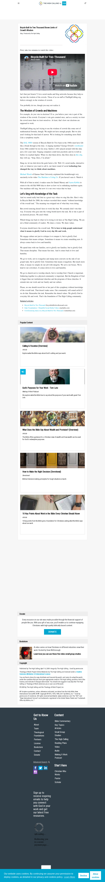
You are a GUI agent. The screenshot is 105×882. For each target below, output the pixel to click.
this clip (79, 154)
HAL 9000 (28, 142)
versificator (79, 145)
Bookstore (38, 747)
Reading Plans (61, 743)
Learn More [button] (69, 877)
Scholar (58, 782)
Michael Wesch (26, 174)
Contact (37, 751)
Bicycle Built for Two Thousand (34, 305)
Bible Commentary (62, 721)
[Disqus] (52, 576)
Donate (28, 16)
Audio (57, 750)
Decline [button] (83, 875)
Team (36, 728)
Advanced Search (40, 762)
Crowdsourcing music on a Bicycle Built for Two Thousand (43, 310)
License (37, 743)
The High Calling (61, 739)
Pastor (57, 778)
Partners (37, 739)
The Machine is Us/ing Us (48, 177)
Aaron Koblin (74, 182)
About (21, 16)
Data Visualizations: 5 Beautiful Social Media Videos (41, 308)
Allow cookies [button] (95, 875)
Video (57, 747)
